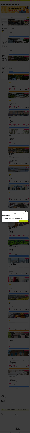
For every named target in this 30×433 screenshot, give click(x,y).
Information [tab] (15, 213)
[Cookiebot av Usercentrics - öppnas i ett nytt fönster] (25, 211)
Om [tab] (23, 213)
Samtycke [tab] (6, 213)
